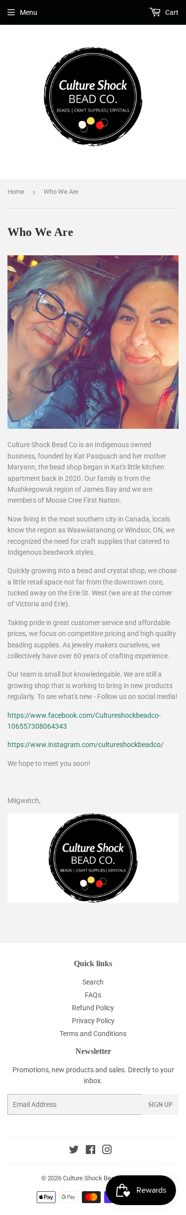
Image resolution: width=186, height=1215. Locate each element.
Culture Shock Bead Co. (95, 1178)
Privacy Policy (93, 1021)
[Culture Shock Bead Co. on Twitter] (74, 1151)
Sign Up (160, 1104)
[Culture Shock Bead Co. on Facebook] (90, 1151)
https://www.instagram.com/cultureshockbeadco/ (85, 745)
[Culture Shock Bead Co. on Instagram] (107, 1151)
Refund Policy (93, 1008)
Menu (28, 12)
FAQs (93, 995)
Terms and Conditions (93, 1034)
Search (93, 982)
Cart (171, 12)
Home (15, 191)
